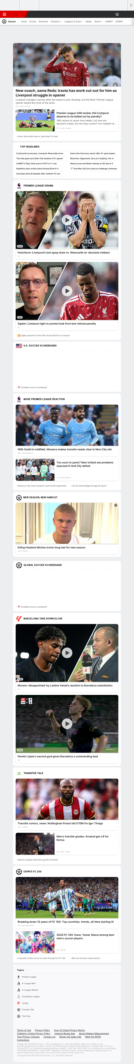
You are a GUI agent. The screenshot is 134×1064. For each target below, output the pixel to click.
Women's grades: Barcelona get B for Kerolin (38, 860)
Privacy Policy (42, 1030)
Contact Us (49, 1036)
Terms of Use (24, 1030)
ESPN (17, 14)
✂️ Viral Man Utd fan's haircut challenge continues (93, 168)
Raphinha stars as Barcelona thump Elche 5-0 (37, 168)
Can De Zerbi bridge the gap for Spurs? (89, 486)
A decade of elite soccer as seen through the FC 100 (41, 958)
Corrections (23, 1040)
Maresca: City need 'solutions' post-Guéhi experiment (42, 486)
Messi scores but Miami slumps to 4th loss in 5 (91, 163)
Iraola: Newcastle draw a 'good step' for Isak (38, 136)
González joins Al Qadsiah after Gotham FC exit (38, 173)
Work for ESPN (93, 1036)
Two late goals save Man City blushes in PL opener (39, 158)
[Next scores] (130, 5)
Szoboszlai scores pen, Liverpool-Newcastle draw (39, 153)
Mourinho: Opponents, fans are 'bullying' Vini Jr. (92, 158)
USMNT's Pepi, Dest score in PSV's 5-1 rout (36, 163)
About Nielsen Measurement (94, 1033)
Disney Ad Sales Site (70, 1036)
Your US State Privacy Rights (69, 1030)
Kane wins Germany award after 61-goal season (92, 153)
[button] (123, 14)
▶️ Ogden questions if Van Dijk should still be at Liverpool (44, 335)
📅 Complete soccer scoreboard (32, 387)
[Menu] (4, 14)
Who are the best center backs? (86, 958)
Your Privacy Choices (28, 1036)
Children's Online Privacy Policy (33, 1033)
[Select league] (10, 5)
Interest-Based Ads (64, 1033)
